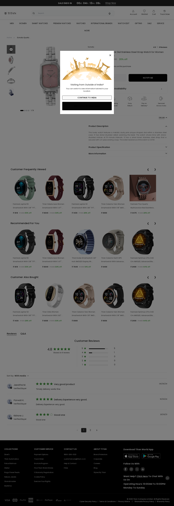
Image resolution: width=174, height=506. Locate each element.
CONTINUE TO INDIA (87, 97)
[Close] (87, 54)
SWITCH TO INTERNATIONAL (87, 106)
